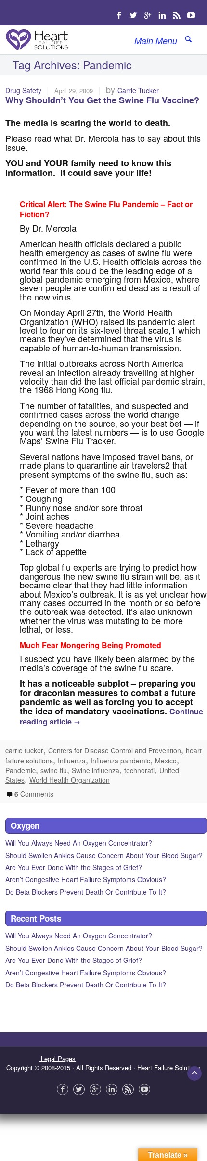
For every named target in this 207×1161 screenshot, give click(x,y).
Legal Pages (57, 1058)
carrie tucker (24, 750)
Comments (33, 794)
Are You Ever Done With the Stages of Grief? (73, 867)
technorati (139, 770)
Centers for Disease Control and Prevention (114, 750)
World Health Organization (69, 780)
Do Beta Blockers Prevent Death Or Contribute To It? (85, 892)
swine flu (53, 770)
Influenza (72, 760)
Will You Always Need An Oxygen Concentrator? (78, 843)
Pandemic (20, 770)
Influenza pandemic (120, 760)
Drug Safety (23, 90)
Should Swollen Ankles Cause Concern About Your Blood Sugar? (104, 855)
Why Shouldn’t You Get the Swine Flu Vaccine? (102, 100)
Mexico (166, 760)
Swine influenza (95, 770)
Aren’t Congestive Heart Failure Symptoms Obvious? (85, 879)
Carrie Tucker (138, 90)
